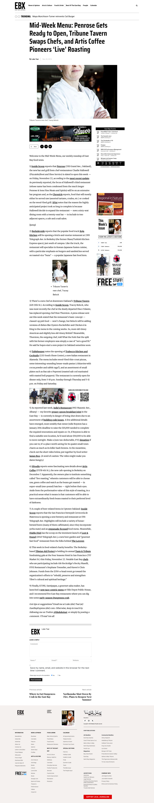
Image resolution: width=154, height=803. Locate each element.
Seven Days (34, 749)
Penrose (61, 166)
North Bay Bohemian (89, 746)
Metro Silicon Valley (89, 743)
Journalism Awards (107, 778)
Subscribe (17, 739)
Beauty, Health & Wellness (51, 759)
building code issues (53, 420)
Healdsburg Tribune (107, 740)
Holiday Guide (67, 754)
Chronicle (58, 194)
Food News (50, 739)
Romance (49, 781)
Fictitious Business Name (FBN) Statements (90, 781)
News (32, 744)
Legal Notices (87, 779)
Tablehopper (38, 351)
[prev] (16, 16)
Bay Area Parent (88, 754)
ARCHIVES (49, 711)
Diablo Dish (35, 533)
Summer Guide (67, 762)
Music (32, 776)
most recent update (79, 178)
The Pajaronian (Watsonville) (109, 759)
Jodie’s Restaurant (62, 407)
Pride (64, 760)
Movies (33, 773)
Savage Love (34, 778)
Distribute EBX (19, 760)
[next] (19, 16)
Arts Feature (34, 760)
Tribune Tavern (81, 301)
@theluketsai (60, 612)
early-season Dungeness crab (54, 597)
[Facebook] (42, 146)
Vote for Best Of (19, 763)
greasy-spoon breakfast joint (66, 412)
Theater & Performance (34, 785)
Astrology (33, 762)
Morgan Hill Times (106, 751)
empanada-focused (58, 529)
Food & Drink (50, 773)
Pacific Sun (87, 748)
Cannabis (33, 739)
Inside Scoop (37, 166)
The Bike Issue (67, 768)
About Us (17, 744)
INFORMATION (19, 732)
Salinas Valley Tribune (108, 756)
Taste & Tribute (83, 551)
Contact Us (18, 747)
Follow (120, 246)
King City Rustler (106, 746)
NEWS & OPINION (36, 732)
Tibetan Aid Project (45, 551)
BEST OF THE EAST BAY (52, 750)
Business (33, 736)
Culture (33, 768)
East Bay (86, 756)
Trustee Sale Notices (89, 788)
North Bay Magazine (89, 759)
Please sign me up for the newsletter (40, 675)
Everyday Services (52, 765)
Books (32, 765)
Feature (33, 741)
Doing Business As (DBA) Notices (90, 785)
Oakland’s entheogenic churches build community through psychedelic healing (69, 16)
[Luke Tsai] (35, 631)
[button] (137, 6)
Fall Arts (65, 752)
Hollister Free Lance (107, 743)
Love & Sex (34, 770)
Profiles (33, 752)
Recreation (50, 778)
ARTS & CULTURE (36, 756)
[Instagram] (88, 720)
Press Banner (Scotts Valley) (109, 754)
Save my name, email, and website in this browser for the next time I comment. (59, 669)
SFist (54, 202)
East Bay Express (88, 737)
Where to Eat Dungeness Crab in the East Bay (42, 695)
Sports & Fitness (35, 781)
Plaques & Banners (20, 765)
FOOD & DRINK (51, 732)
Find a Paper (18, 757)
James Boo (34, 456)
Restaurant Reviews (52, 744)
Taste (64, 765)
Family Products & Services (52, 769)
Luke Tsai (35, 59)
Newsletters (18, 736)
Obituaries (18, 755)
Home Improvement (52, 776)
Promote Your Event (68, 744)
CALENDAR (66, 732)
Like (121, 242)
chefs (85, 559)
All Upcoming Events (68, 736)
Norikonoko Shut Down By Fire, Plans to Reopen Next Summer (77, 696)
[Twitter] (46, 146)
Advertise (17, 741)
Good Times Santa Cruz (90, 740)
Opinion (33, 747)
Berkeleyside (38, 231)
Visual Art (33, 792)
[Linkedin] (50, 146)
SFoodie (36, 466)
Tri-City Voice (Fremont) (108, 762)
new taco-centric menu (52, 589)
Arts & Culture (51, 754)
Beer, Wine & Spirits (52, 736)
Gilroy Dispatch (106, 737)
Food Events (50, 741)
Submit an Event (67, 741)
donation (84, 440)
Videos (33, 789)
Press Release (19, 752)
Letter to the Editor (20, 749)
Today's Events (67, 739)
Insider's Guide (67, 757)
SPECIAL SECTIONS (68, 748)
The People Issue (67, 770)
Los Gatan (104, 748)
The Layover (78, 541)
